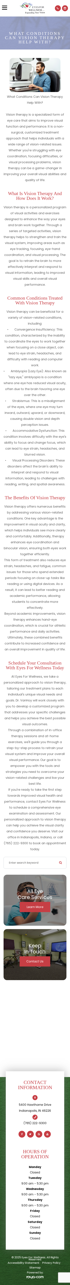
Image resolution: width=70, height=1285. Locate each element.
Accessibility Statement (23, 1263)
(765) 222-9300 (35, 1123)
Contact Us (34, 961)
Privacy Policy (51, 1263)
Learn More (35, 907)
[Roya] (35, 1277)
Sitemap (35, 1268)
